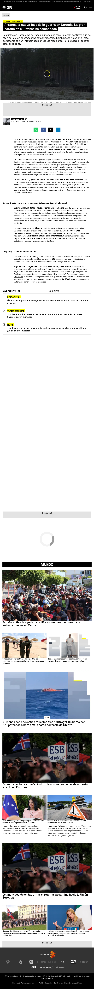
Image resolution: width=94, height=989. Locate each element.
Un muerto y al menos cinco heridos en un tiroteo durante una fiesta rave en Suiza (66, 822)
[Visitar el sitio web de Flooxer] (60, 967)
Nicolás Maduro (58, 1)
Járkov (42, 256)
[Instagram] (26, 119)
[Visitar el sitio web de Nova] (41, 962)
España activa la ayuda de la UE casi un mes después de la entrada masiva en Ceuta (41, 624)
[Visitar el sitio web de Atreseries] (63, 962)
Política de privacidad (29, 983)
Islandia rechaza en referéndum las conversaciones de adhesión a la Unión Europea (45, 786)
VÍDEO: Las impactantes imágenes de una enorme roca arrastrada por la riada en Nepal (47, 301)
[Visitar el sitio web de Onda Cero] (73, 962)
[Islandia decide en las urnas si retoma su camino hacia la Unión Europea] (47, 868)
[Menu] (91, 7)
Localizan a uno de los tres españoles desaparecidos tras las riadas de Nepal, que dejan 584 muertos (47, 329)
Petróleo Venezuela (44, 1)
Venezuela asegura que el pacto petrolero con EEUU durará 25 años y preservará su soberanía (23, 822)
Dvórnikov (18, 277)
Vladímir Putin (71, 142)
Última (78, 7)
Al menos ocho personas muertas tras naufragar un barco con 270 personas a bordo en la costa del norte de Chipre (43, 723)
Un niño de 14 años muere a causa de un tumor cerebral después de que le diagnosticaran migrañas (44, 315)
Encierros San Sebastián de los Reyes (77, 1)
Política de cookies (46, 983)
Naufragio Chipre (31, 1)
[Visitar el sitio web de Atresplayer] (47, 967)
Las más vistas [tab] (11, 291)
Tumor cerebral (15, 311)
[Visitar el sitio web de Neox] (31, 962)
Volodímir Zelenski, (74, 144)
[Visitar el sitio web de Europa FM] (84, 962)
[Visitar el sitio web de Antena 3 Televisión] (10, 962)
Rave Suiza (20, 1)
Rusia (73, 149)
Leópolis (32, 256)
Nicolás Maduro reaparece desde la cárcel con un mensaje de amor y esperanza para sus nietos (67, 660)
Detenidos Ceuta (9, 1)
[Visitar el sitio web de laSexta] (20, 962)
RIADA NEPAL (13, 297)
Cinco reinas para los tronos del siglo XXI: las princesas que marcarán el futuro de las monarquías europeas (23, 661)
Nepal (10, 325)
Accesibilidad (77, 983)
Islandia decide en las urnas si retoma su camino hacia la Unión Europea (45, 896)
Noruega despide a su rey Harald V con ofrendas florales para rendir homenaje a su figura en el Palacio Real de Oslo (23, 933)
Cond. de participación (62, 983)
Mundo (47, 564)
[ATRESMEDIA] (47, 954)
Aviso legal (16, 983)
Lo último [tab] (54, 291)
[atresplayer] (85, 7)
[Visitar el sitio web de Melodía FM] (33, 967)
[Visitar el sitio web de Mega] (52, 962)
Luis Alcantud (18, 119)
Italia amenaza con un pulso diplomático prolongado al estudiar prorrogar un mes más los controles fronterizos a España (68, 933)
